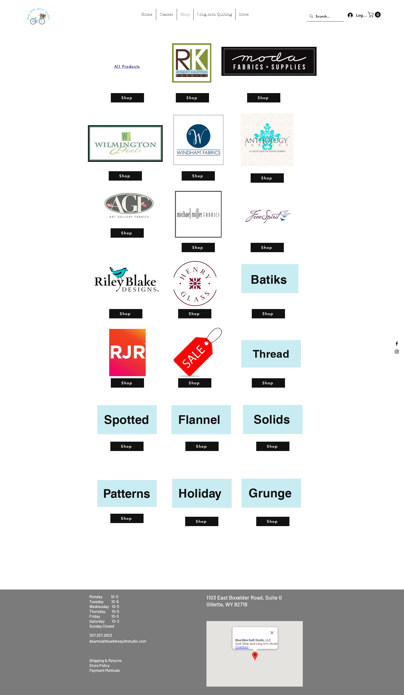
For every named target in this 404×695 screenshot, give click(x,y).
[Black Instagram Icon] (396, 351)
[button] (375, 15)
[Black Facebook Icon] (396, 343)
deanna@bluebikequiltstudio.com (117, 641)
